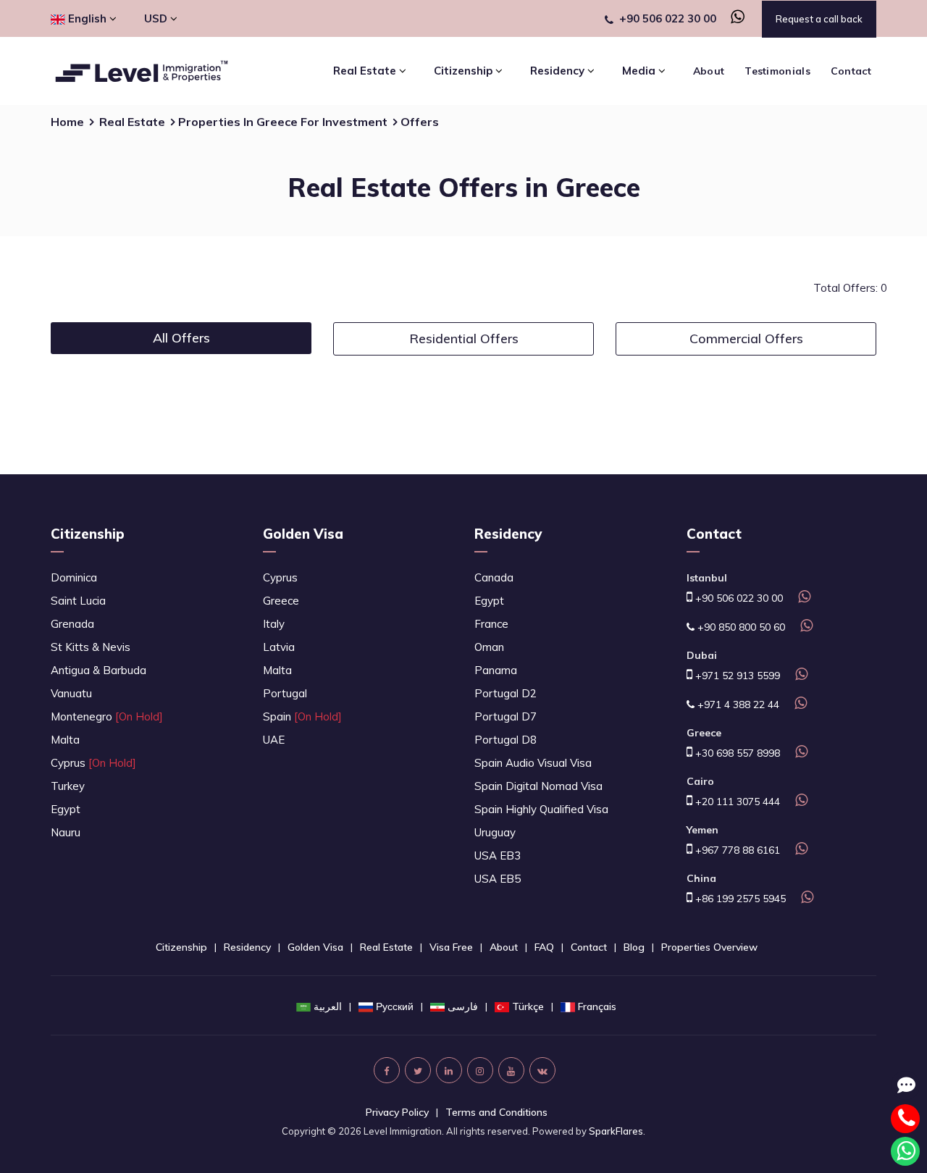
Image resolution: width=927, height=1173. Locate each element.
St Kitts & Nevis (90, 647)
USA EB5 (497, 879)
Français (597, 1006)
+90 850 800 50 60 (740, 627)
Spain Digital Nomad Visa (538, 786)
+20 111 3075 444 (736, 801)
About (709, 70)
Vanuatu (71, 693)
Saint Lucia (78, 600)
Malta (65, 740)
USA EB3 (497, 855)
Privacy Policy (397, 1112)
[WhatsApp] (731, 18)
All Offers (181, 337)
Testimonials (777, 70)
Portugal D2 (505, 693)
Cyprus (93, 763)
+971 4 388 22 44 (737, 704)
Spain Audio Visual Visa (533, 763)
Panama (495, 670)
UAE (274, 740)
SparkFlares (616, 1131)
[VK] (542, 1070)
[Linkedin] (449, 1070)
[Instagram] (480, 1070)
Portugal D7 (505, 716)
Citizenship (88, 533)
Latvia (279, 647)
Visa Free (451, 947)
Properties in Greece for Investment (282, 121)
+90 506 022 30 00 (667, 18)
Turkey (68, 786)
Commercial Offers (746, 338)
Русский (395, 1006)
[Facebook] (387, 1070)
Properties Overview (709, 947)
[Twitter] (418, 1070)
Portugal (285, 693)
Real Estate (132, 121)
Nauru (65, 832)
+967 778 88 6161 (736, 850)
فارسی (463, 1006)
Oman (489, 647)
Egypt (65, 809)
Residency (508, 533)
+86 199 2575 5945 (739, 898)
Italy (274, 624)
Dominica (74, 577)
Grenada (72, 624)
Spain (302, 716)
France (491, 624)
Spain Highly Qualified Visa (541, 809)
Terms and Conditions (496, 1112)
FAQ (544, 947)
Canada (493, 577)
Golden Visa (303, 533)
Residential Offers (464, 338)
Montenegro (107, 716)
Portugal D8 (505, 740)
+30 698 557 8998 (736, 753)
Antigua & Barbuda (98, 670)
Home (67, 121)
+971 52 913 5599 (736, 675)
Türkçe (528, 1006)
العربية (328, 1006)
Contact (851, 70)
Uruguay (495, 832)
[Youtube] (511, 1070)
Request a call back (819, 19)
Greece (281, 600)
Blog (634, 947)
